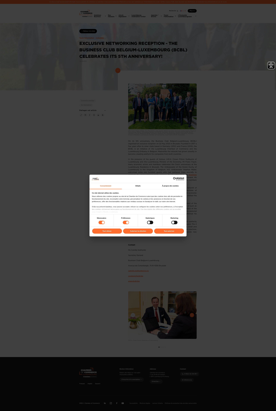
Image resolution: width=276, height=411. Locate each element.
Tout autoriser (169, 231)
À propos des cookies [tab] (170, 186)
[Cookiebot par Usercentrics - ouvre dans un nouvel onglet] (174, 178)
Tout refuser (107, 231)
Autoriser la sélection (138, 231)
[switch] (126, 222)
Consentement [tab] (105, 186)
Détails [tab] (138, 186)
